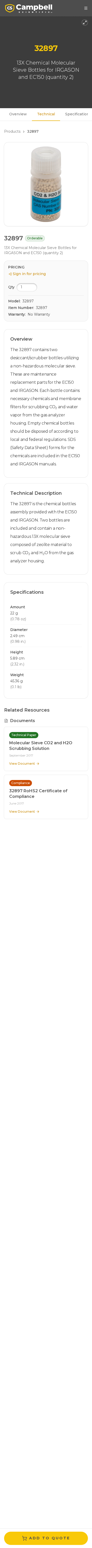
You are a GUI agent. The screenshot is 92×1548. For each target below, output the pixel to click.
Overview (18, 114)
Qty (11, 287)
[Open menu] (85, 8)
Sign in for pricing (29, 273)
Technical (46, 114)
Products (12, 131)
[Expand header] (85, 22)
